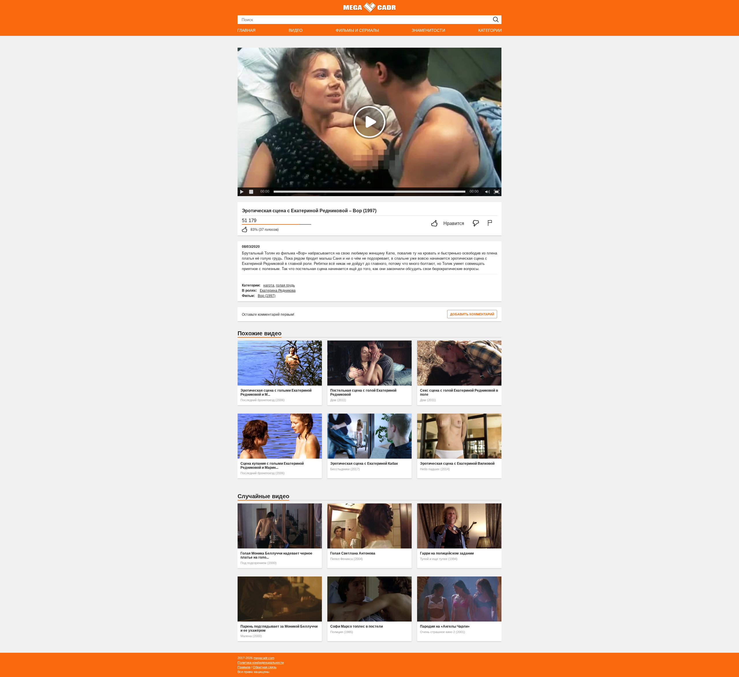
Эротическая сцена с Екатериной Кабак (364, 464)
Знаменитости (428, 30)
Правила (244, 667)
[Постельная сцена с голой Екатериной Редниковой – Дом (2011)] (369, 363)
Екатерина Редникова (278, 291)
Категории (490, 30)
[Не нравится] (477, 224)
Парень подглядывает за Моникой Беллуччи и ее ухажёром (279, 628)
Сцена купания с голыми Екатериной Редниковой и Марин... (272, 466)
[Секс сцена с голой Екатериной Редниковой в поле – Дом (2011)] (459, 363)
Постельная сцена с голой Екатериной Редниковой (363, 392)
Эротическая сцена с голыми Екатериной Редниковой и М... (275, 392)
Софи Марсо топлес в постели (356, 626)
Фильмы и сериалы (357, 30)
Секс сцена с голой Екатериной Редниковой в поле (459, 392)
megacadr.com (263, 658)
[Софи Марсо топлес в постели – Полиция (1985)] (369, 599)
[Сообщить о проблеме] (491, 224)
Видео (296, 30)
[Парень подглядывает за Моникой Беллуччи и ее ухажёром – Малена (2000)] (280, 599)
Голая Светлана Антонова (352, 553)
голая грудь (285, 285)
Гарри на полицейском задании (447, 553)
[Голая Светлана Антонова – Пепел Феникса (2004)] (369, 525)
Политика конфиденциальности (261, 662)
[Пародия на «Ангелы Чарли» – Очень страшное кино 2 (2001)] (459, 599)
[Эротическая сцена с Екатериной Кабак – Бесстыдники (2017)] (369, 436)
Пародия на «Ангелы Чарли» (445, 626)
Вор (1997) (266, 296)
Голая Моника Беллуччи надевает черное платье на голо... (276, 555)
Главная (246, 30)
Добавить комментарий (472, 314)
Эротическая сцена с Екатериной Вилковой (457, 464)
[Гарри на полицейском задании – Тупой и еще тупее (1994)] (459, 525)
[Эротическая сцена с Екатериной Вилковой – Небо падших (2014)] (459, 436)
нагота (268, 285)
